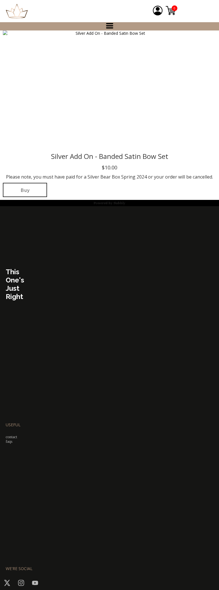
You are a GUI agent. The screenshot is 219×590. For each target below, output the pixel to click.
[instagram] (21, 583)
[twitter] (7, 583)
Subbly (119, 203)
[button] (109, 25)
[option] (108, 89)
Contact (11, 437)
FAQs (9, 441)
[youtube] (35, 583)
